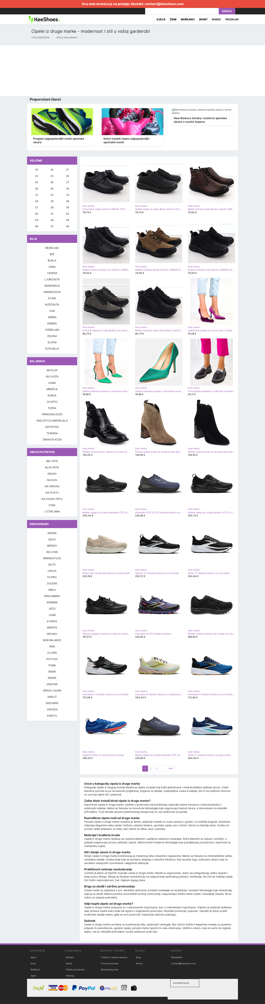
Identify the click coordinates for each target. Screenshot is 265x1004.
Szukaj (227, 11)
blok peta (52, 467)
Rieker (52, 677)
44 (52, 219)
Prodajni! (232, 19)
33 (67, 194)
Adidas (52, 533)
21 (67, 169)
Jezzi (52, 608)
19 (36, 169)
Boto (52, 564)
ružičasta (52, 304)
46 (36, 226)
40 (36, 213)
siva (52, 310)
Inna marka (52, 596)
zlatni (52, 342)
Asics (52, 539)
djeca (33, 957)
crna (52, 266)
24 (67, 175)
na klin (52, 479)
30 (67, 188)
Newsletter (176, 957)
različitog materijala (52, 420)
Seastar (52, 684)
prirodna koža (52, 414)
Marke (216, 19)
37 (36, 207)
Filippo (52, 577)
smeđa (52, 317)
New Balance (52, 640)
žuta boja (52, 348)
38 (52, 207)
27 (67, 182)
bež (52, 254)
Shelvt (52, 696)
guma (52, 382)
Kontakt (70, 957)
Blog (138, 957)
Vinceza (52, 709)
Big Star (52, 551)
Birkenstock (52, 558)
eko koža (52, 376)
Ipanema (52, 602)
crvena (52, 273)
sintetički (52, 426)
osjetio (52, 401)
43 (36, 219)
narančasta (52, 291)
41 (52, 213)
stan (52, 505)
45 (67, 219)
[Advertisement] (108, 71)
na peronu (52, 486)
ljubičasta (52, 279)
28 (36, 188)
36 (67, 201)
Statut (69, 963)
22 (36, 175)
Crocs (52, 570)
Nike (52, 646)
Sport (33, 975)
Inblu (52, 589)
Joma (52, 614)
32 (52, 194)
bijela (52, 260)
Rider (52, 671)
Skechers (52, 703)
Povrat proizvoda (109, 963)
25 (36, 182)
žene (33, 963)
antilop (52, 370)
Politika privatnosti (75, 969)
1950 (170, 768)
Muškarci (35, 969)
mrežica (52, 389)
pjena (52, 408)
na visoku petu (52, 498)
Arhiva (139, 963)
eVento (52, 715)
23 (52, 175)
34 (36, 201)
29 (52, 188)
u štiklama (52, 511)
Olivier (52, 652)
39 (67, 207)
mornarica (52, 285)
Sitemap (70, 975)
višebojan (52, 329)
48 (67, 226)
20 (52, 169)
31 (36, 194)
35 (52, 201)
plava (52, 298)
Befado (52, 545)
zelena (52, 336)
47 (52, 226)
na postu (52, 492)
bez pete (52, 461)
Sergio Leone (52, 690)
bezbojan (52, 247)
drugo (52, 473)
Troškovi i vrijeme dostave (114, 957)
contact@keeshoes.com (164, 4)
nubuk (52, 395)
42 (67, 213)
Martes (52, 627)
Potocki (52, 659)
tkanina (52, 433)
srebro (52, 323)
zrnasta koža (52, 439)
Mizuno (52, 633)
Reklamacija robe (109, 969)
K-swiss (52, 621)
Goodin (52, 583)
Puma (52, 665)
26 (52, 182)
